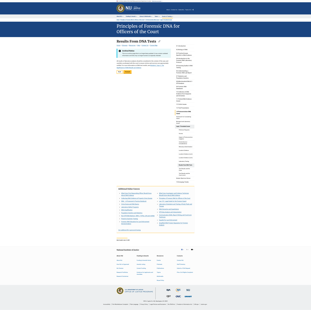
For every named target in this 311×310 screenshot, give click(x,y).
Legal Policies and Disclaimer (158, 304)
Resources (132, 45)
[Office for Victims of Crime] (178, 297)
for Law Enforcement (168, 220)
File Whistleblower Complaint (120, 304)
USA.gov (196, 304)
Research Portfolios (122, 272)
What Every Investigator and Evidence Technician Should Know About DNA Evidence (174, 194)
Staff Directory (181, 264)
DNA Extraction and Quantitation (169, 209)
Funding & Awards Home (144, 260)
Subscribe (181, 9)
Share (194, 11)
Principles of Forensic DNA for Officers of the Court (132, 19)
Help (138, 45)
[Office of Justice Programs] (121, 8)
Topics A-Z (188, 9)
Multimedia (160, 276)
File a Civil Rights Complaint (185, 272)
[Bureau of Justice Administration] (168, 291)
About (168, 9)
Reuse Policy (160, 280)
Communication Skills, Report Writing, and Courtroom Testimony (175, 216)
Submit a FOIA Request (183, 268)
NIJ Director (120, 268)
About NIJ (119, 260)
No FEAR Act (171, 304)
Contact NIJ (180, 260)
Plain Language (134, 304)
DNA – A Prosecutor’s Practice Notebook (133, 201)
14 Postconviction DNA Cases (152, 19)
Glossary (124, 45)
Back (119, 72)
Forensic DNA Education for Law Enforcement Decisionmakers (135, 223)
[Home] (133, 8)
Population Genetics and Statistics (131, 213)
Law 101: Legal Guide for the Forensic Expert (172, 201)
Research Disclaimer (122, 276)
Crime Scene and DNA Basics (130, 204)
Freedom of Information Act (184, 304)
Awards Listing (141, 264)
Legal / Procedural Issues (166, 19)
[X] (188, 250)
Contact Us (174, 9)
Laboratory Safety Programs (130, 207)
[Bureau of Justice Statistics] (178, 292)
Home (118, 19)
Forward (127, 72)
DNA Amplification (126, 210)
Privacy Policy (144, 304)
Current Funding (141, 268)
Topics (159, 272)
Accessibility (106, 304)
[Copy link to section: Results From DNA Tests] (158, 41)
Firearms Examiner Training (129, 219)
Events (159, 260)
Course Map (153, 45)
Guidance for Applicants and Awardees (145, 273)
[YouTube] (193, 250)
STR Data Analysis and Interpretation (170, 212)
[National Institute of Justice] (188, 291)
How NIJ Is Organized (123, 264)
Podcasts (159, 264)
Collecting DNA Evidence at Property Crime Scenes (136, 198)
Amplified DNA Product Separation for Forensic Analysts (173, 224)
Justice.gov (204, 304)
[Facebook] (183, 250)
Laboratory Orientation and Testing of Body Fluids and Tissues (175, 205)
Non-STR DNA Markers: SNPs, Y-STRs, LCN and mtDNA (138, 216)
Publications (160, 268)
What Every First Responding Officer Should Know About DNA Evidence (136, 194)
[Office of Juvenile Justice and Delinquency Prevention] (168, 297)
